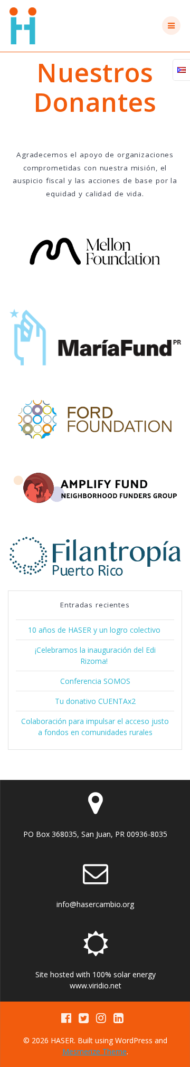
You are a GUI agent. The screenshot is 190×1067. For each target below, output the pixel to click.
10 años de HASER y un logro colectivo (95, 630)
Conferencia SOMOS (95, 681)
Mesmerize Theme (94, 1051)
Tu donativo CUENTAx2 (95, 701)
